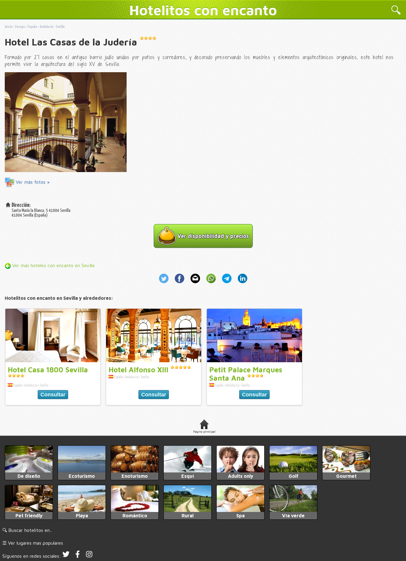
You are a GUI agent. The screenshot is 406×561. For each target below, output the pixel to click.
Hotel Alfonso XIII (138, 369)
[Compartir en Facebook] (180, 283)
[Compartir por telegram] (227, 283)
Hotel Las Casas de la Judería (71, 42)
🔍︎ (396, 10)
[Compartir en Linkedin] (241, 283)
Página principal (204, 431)
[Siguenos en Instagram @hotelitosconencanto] (89, 556)
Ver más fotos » (32, 182)
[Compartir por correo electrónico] (196, 283)
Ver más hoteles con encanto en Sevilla (53, 265)
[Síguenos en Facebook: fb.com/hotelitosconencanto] (77, 556)
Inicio (8, 27)
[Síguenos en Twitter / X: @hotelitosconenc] (66, 556)
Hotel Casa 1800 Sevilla (48, 369)
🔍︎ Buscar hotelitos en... (27, 530)
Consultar (52, 395)
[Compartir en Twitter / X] (165, 283)
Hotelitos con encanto (203, 9)
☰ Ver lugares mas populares (32, 543)
